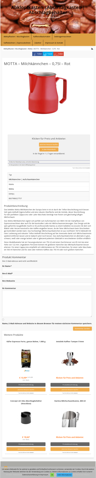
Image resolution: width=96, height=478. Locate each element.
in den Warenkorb (49, 149)
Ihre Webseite (8, 281)
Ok (52, 475)
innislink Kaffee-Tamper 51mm (70, 341)
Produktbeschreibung (26, 385)
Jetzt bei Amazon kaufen (49, 144)
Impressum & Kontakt (54, 43)
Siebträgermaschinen (62, 36)
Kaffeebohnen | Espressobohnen (17, 43)
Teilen (39, 54)
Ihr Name (7, 266)
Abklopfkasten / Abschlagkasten (16, 36)
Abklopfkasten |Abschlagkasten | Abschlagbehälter (48, 10)
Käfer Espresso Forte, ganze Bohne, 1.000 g (26, 341)
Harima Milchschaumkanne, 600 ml (70, 401)
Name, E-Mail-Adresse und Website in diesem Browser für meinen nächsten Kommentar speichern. (47, 323)
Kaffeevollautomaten (41, 36)
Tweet (49, 54)
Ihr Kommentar (9, 288)
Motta (30, 49)
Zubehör (37, 43)
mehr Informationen (64, 475)
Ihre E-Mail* (7, 273)
